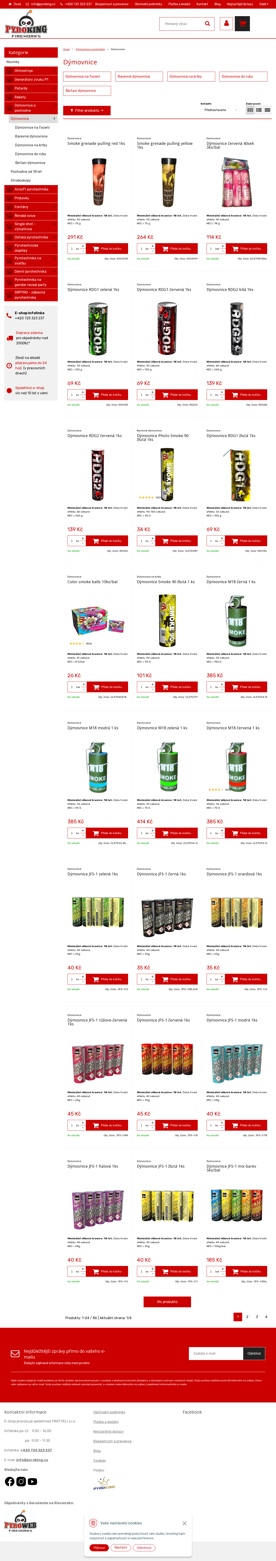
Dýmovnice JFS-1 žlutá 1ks (161, 1166)
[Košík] (243, 23)
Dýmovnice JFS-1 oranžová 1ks (234, 873)
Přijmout (99, 1547)
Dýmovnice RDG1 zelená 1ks (93, 289)
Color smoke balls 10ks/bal (92, 581)
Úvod (17, 4)
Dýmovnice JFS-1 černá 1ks (161, 873)
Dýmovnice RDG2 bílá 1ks (230, 289)
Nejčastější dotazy (240, 4)
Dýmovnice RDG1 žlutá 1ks (231, 435)
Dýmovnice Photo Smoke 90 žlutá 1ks (162, 437)
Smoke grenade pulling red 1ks (96, 143)
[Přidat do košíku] (107, 248)
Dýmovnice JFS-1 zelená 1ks (92, 873)
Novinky (12, 62)
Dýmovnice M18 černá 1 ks (231, 581)
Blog (218, 4)
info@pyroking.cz (43, 4)
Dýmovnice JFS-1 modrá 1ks (232, 1020)
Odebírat (254, 1353)
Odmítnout (144, 1547)
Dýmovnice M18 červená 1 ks (233, 727)
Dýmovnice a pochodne (90, 49)
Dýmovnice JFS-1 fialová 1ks (92, 1166)
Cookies (99, 1461)
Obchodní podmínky (148, 4)
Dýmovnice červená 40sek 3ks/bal (230, 145)
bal (217, 248)
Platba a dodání (179, 4)
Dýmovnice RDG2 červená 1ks (94, 435)
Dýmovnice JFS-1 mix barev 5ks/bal (231, 1168)
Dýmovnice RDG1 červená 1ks (164, 289)
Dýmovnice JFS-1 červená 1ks (163, 1020)
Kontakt (202, 4)
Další (263, 4)
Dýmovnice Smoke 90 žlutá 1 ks (166, 581)
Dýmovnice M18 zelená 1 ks (162, 727)
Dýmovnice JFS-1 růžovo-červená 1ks (97, 1021)
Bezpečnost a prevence (112, 4)
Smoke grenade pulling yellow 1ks (165, 145)
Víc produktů (167, 1302)
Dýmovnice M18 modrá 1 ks (92, 727)
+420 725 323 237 (78, 4)
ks (77, 248)
